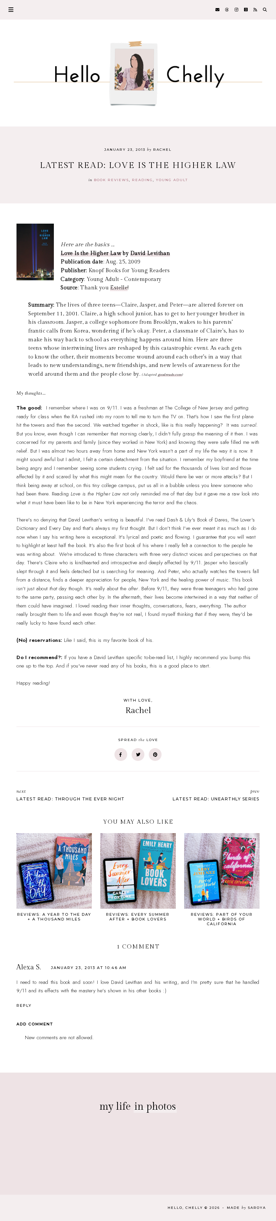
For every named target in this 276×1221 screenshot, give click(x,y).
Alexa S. (28, 967)
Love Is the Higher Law (91, 253)
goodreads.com (170, 375)
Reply (24, 1005)
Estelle (119, 288)
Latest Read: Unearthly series (216, 794)
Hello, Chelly (185, 1207)
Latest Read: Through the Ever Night (70, 794)
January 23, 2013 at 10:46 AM (89, 967)
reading (142, 180)
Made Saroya (246, 1207)
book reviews (111, 180)
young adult (172, 180)
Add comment (34, 1024)
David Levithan (150, 253)
